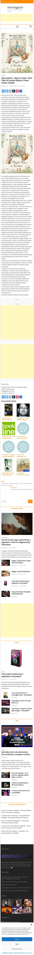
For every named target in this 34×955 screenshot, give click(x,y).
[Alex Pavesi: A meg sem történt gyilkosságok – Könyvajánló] (5, 711)
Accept (17, 939)
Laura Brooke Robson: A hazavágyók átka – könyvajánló (22, 694)
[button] (31, 924)
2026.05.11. (15, 787)
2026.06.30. (4, 757)
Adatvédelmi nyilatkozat (7, 952)
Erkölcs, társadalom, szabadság (10, 812)
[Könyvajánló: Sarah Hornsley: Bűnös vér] (5, 703)
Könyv (3, 75)
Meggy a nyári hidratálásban (21, 571)
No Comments (13, 547)
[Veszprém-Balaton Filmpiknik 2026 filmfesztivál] (5, 594)
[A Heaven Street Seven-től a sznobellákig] (5, 793)
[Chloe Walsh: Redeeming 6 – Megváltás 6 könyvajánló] (5, 583)
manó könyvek (21, 86)
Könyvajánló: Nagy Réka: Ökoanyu (18, 817)
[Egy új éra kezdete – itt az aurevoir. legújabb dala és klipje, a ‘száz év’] (5, 775)
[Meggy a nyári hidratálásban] (5, 573)
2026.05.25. (15, 779)
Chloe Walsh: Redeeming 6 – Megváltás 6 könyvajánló (21, 582)
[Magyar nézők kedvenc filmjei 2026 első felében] (5, 563)
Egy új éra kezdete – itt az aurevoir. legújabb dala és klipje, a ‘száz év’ (20, 775)
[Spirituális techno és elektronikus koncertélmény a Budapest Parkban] (17, 736)
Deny (17, 944)
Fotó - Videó (4, 537)
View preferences (17, 949)
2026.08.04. (4, 547)
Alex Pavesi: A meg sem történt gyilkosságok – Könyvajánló (22, 710)
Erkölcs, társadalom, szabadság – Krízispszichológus (16, 810)
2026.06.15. (15, 697)
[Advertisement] (17, 322)
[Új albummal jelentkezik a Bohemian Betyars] (5, 785)
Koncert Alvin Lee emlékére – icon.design (13, 831)
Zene (2, 749)
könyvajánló (14, 86)
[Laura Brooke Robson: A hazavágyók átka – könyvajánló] (5, 695)
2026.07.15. (15, 596)
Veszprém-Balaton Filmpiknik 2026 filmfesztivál (21, 593)
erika (2, 820)
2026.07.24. (15, 585)
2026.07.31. (15, 565)
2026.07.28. (15, 574)
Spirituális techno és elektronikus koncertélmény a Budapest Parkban (15, 753)
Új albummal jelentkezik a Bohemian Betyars (20, 784)
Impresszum (29, 952)
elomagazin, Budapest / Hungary (11, 921)
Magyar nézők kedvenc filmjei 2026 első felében (21, 562)
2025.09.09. (15, 705)
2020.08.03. (5, 86)
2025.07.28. (15, 713)
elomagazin (15, 7)
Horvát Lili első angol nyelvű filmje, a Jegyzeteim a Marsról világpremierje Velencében (16, 542)
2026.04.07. (15, 795)
